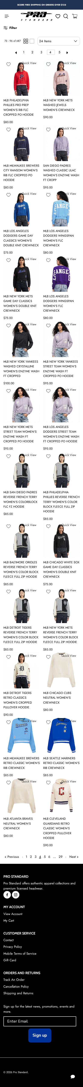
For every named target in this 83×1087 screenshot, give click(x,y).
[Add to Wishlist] (8, 64)
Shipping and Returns (18, 993)
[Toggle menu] (4, 16)
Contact (8, 940)
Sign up (40, 1035)
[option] (41, 5)
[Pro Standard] (37, 16)
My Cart (8, 920)
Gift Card (9, 960)
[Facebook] (7, 895)
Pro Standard (20, 1072)
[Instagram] (15, 895)
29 (61, 856)
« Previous (12, 856)
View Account (12, 914)
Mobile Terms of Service (19, 953)
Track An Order (13, 979)
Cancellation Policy (16, 986)
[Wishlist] (58, 16)
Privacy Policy (12, 946)
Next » (74, 856)
